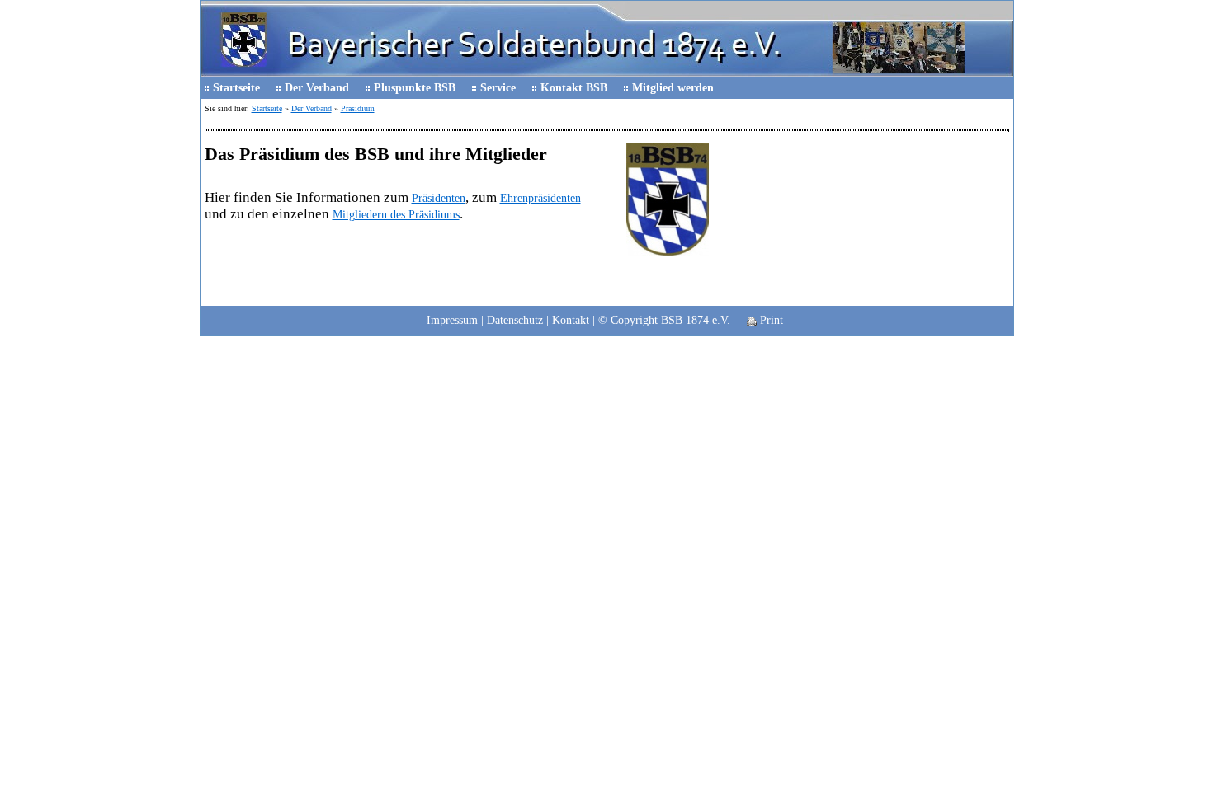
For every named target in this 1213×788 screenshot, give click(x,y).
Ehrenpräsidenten (540, 198)
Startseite (236, 88)
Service (498, 88)
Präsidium (358, 108)
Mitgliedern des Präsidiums (396, 215)
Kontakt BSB (573, 88)
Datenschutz (515, 320)
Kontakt (570, 320)
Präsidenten (438, 198)
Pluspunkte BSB (414, 88)
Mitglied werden (673, 88)
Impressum (452, 320)
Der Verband (317, 88)
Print (770, 320)
